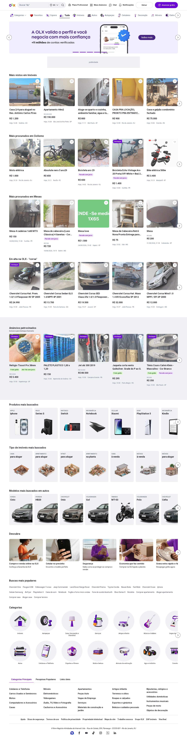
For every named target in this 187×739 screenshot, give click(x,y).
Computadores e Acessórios (23, 703)
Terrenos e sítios (120, 693)
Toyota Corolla (113, 587)
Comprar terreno (41, 597)
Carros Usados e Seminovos (23, 693)
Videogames (50, 698)
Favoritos (38, 15)
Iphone (160, 587)
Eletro (172, 15)
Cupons (53, 15)
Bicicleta (130, 592)
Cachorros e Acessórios (55, 707)
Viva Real (162, 719)
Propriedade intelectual (93, 719)
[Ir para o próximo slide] (179, 103)
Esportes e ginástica (122, 703)
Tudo (67, 15)
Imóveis (80, 15)
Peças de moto (154, 706)
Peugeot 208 (28, 587)
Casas (12, 707)
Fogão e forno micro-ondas (79, 592)
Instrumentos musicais (157, 701)
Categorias (19, 15)
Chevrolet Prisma (99, 587)
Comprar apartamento (145, 592)
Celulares (126, 15)
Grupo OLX (139, 719)
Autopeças (109, 15)
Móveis (158, 15)
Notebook (62, 592)
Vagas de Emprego (87, 698)
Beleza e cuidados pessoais (125, 707)
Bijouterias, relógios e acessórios (157, 690)
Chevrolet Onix (15, 587)
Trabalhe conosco (125, 719)
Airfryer (28, 592)
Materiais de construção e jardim (90, 709)
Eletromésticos (51, 693)
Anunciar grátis (168, 5)
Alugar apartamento (164, 592)
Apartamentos (85, 689)
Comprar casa (14, 597)
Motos (12, 698)
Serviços (82, 703)
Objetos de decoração (157, 710)
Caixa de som (51, 592)
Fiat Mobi (136, 587)
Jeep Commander (60, 587)
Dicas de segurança (35, 719)
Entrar (144, 5)
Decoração (142, 15)
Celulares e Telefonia (19, 689)
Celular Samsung (16, 592)
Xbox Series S (119, 592)
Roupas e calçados (121, 698)
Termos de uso (52, 719)
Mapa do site (110, 719)
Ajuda (23, 719)
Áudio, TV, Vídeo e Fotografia (57, 703)
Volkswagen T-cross (43, 587)
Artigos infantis (119, 689)
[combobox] (41, 5)
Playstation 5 (38, 592)
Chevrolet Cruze (148, 587)
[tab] (21, 679)
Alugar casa (27, 597)
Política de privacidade (71, 719)
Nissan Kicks (126, 587)
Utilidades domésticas (157, 696)
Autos (94, 15)
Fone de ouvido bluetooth (102, 592)
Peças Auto (83, 693)
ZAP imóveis (151, 719)
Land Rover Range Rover (80, 587)
